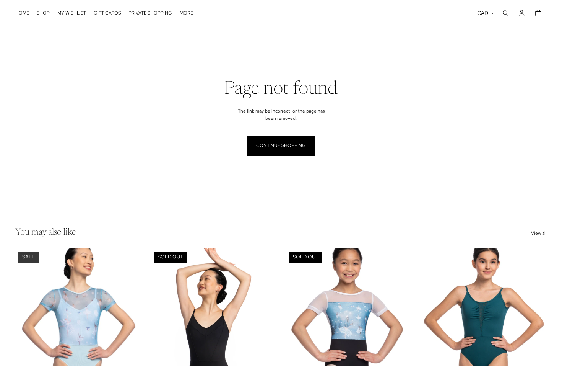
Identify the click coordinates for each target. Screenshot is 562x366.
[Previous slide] (162, 327)
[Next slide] (264, 327)
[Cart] (538, 13)
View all (539, 233)
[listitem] (186, 13)
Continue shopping (281, 145)
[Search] (505, 13)
